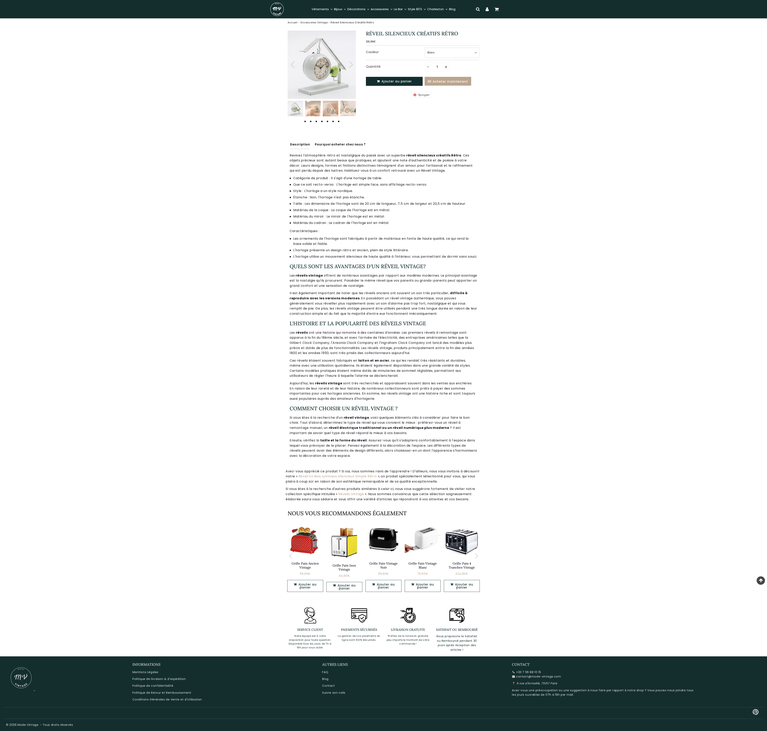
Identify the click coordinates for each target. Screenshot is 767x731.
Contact (328, 686)
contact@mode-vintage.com (538, 677)
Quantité (373, 66)
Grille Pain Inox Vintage (344, 567)
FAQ (325, 672)
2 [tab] (311, 121)
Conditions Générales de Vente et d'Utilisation (167, 699)
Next (351, 64)
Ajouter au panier (346, 587)
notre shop (635, 690)
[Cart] (496, 9)
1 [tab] (305, 121)
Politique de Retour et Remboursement (161, 693)
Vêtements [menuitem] (320, 9)
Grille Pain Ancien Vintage (305, 565)
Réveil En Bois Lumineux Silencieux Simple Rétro (337, 476)
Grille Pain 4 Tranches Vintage (462, 565)
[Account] (487, 9)
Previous (292, 64)
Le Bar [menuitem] (398, 9)
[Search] (477, 9)
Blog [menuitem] (452, 9)
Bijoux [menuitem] (338, 9)
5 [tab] (327, 121)
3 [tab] (316, 121)
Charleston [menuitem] (435, 9)
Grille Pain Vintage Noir (383, 565)
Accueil (292, 22)
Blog (325, 679)
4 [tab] (322, 121)
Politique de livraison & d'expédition (159, 679)
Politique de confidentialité (152, 686)
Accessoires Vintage (314, 22)
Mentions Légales (145, 672)
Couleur (372, 52)
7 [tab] (339, 121)
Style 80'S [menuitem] (415, 9)
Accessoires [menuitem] (380, 9)
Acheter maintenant (450, 81)
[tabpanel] (295, 108)
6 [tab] (333, 121)
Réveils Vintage (351, 494)
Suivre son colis (333, 693)
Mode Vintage (28, 725)
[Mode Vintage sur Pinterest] (756, 713)
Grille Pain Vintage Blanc (422, 565)
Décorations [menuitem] (356, 9)
